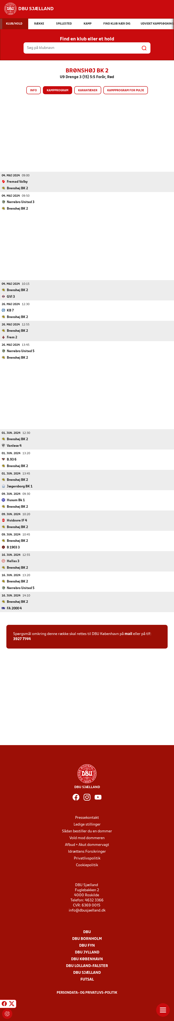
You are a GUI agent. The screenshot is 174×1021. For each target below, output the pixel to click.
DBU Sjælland (87, 973)
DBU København (87, 959)
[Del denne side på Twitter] (11, 1004)
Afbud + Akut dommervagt (87, 845)
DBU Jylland (87, 952)
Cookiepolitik (87, 865)
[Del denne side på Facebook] (4, 1004)
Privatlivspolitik (87, 858)
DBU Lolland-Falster (87, 966)
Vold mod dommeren (87, 838)
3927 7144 (22, 639)
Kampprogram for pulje (125, 90)
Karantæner (87, 90)
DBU (87, 932)
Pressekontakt (87, 818)
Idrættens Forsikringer (87, 852)
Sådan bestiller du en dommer (87, 831)
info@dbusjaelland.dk (87, 910)
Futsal (87, 979)
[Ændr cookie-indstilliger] (7, 1014)
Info (33, 90)
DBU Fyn (87, 946)
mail (128, 634)
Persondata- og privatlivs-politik (87, 992)
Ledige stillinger (87, 824)
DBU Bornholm (87, 939)
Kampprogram (57, 90)
